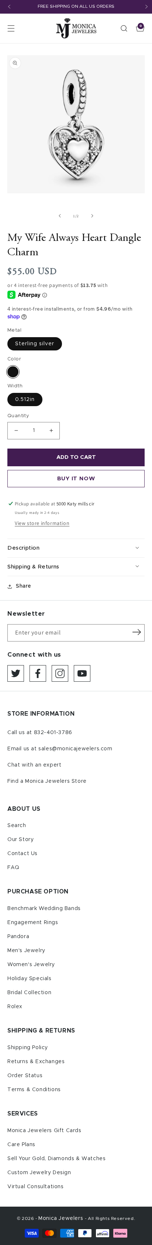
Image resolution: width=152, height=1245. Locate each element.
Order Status (24, 1075)
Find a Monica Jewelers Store (47, 781)
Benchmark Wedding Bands (44, 908)
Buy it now (76, 478)
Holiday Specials (29, 978)
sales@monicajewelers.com (75, 748)
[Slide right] (92, 216)
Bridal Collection (29, 992)
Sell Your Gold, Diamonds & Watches (56, 1158)
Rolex (15, 1006)
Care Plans (21, 1144)
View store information (42, 523)
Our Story (20, 839)
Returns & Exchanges (36, 1061)
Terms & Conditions (34, 1089)
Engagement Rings (32, 922)
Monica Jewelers (61, 1218)
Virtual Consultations (35, 1186)
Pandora (18, 936)
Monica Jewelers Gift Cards (44, 1130)
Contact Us (22, 853)
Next (146, 6)
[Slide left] (60, 216)
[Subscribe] (136, 632)
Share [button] (23, 586)
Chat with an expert (34, 765)
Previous (9, 6)
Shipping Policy (27, 1047)
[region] (76, 7)
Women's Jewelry (31, 964)
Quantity (18, 416)
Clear (12, 371)
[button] (11, 28)
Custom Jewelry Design (39, 1172)
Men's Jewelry (26, 950)
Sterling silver (34, 343)
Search (16, 825)
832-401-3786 (53, 732)
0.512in (25, 399)
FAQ (13, 867)
